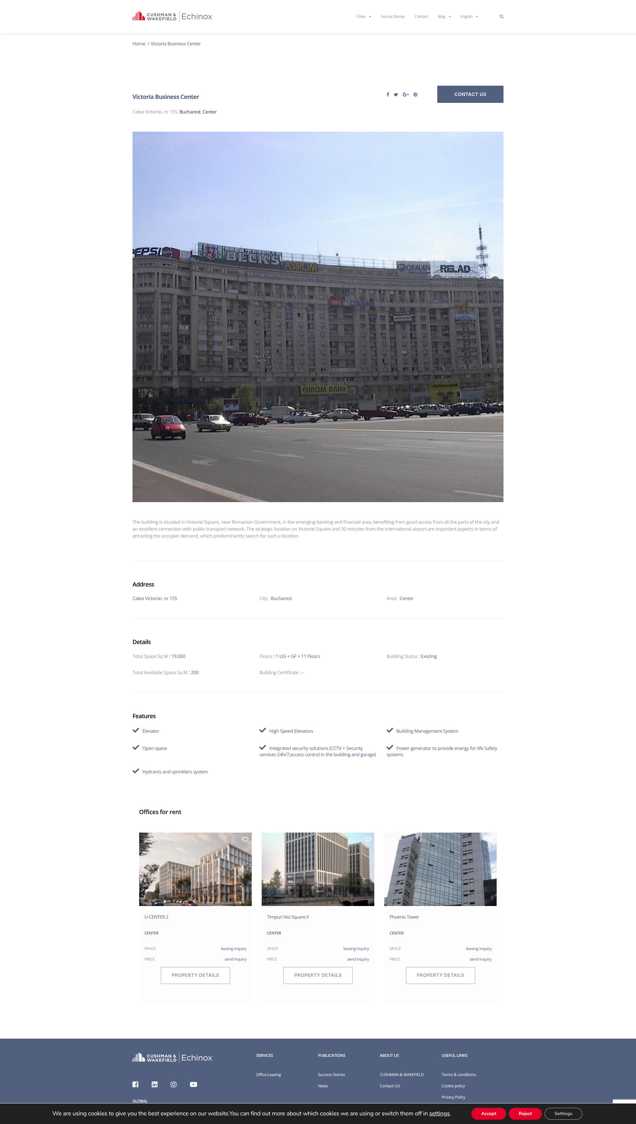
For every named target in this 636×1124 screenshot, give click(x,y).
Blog (442, 16)
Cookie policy (453, 1086)
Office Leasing (268, 1074)
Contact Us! (390, 1086)
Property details (195, 975)
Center (210, 112)
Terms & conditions (459, 1074)
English (466, 16)
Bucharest (190, 112)
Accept (488, 1113)
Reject (525, 1113)
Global (139, 1101)
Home (139, 44)
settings (439, 1114)
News (323, 1086)
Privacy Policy (453, 1097)
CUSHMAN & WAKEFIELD (402, 1074)
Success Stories (331, 1074)
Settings (563, 1113)
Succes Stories (393, 16)
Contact (421, 16)
